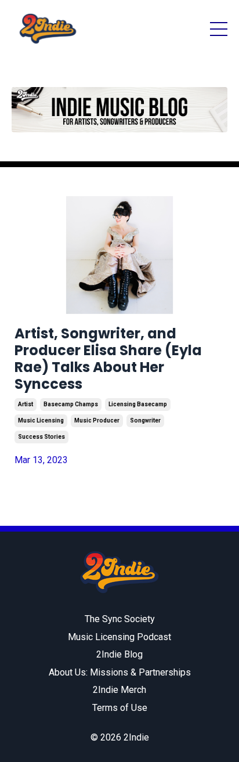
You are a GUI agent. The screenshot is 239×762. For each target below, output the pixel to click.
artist (25, 404)
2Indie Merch (119, 689)
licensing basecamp (137, 404)
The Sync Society (120, 618)
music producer (96, 420)
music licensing (41, 420)
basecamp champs (71, 404)
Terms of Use (119, 707)
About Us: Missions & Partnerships (120, 672)
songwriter (145, 420)
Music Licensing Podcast (119, 636)
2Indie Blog (119, 654)
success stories (41, 437)
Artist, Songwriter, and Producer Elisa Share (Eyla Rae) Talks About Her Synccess (108, 359)
